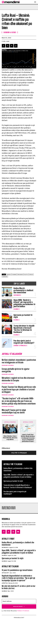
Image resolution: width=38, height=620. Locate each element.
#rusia (31, 274)
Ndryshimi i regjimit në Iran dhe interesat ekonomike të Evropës (18, 379)
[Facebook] (3, 46)
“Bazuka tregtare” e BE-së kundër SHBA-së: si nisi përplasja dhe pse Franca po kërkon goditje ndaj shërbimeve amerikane (19, 401)
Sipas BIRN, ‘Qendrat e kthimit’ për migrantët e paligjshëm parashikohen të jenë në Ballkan (24, 303)
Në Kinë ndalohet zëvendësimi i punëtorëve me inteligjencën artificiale (19, 361)
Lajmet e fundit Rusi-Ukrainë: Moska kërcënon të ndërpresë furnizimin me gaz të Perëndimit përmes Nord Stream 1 (28, 438)
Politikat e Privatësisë (23, 610)
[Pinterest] (11, 46)
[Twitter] (7, 46)
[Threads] (13, 532)
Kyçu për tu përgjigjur (19, 453)
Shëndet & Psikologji (20, 345)
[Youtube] (18, 532)
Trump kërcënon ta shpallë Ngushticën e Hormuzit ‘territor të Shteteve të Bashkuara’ (24, 329)
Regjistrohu (18, 606)
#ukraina (4, 276)
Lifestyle (5, 583)
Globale (16, 309)
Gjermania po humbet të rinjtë (23, 316)
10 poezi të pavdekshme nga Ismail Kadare (17, 570)
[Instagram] (4, 532)
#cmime (14, 274)
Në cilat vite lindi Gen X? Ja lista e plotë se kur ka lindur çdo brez (18, 587)
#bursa (9, 274)
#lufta (26, 274)
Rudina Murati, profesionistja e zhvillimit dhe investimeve (23, 290)
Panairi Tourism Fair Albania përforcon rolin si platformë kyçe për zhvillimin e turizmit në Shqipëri (19, 389)
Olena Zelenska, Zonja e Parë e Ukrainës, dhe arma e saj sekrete (10, 437)
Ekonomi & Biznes (8, 365)
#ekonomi (20, 274)
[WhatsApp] (15, 46)
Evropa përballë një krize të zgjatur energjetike (16, 370)
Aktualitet (5, 572)
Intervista (17, 295)
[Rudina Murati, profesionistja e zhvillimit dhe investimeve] (7, 291)
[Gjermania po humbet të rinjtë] (7, 317)
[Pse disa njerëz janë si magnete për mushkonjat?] (7, 343)
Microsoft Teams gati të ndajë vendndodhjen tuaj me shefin (14, 411)
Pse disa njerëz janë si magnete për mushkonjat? (24, 342)
